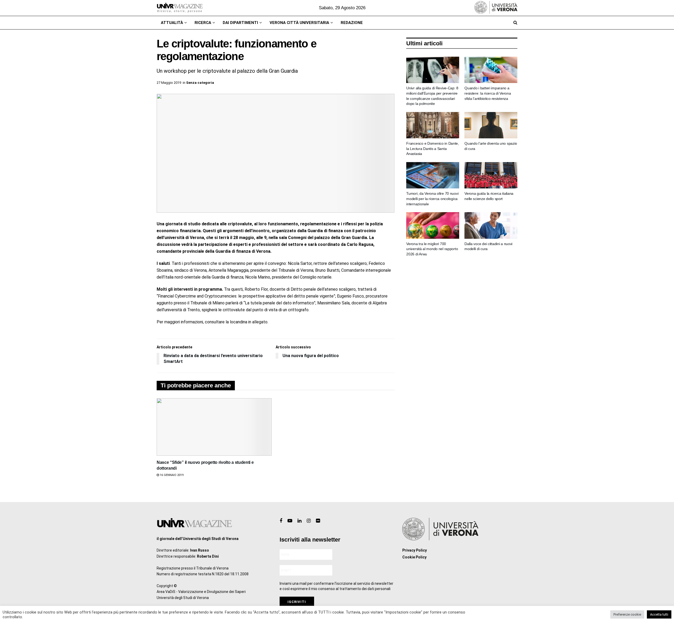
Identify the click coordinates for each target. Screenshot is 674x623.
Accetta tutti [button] (659, 614)
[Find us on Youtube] (290, 521)
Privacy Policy (414, 550)
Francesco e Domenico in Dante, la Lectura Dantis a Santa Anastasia (432, 148)
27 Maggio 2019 (169, 83)
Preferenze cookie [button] (627, 614)
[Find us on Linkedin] (299, 521)
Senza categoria (200, 83)
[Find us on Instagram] (309, 521)
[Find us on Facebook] (281, 521)
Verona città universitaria (299, 22)
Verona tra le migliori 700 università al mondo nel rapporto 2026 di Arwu (432, 249)
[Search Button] (515, 22)
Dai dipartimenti (240, 22)
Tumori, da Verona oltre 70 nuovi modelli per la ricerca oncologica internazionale (432, 198)
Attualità (172, 22)
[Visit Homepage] (180, 8)
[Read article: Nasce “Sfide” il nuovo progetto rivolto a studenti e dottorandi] (214, 427)
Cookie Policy (414, 557)
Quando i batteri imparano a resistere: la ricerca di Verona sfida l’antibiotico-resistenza (487, 93)
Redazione (352, 22)
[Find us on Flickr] (318, 521)
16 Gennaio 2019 (171, 475)
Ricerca (203, 22)
